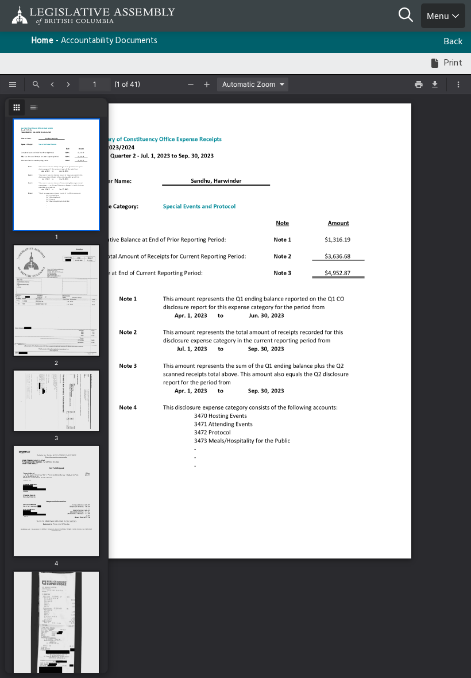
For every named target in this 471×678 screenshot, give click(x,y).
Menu (439, 15)
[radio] (17, 107)
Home (42, 41)
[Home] (46, 15)
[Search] (410, 16)
